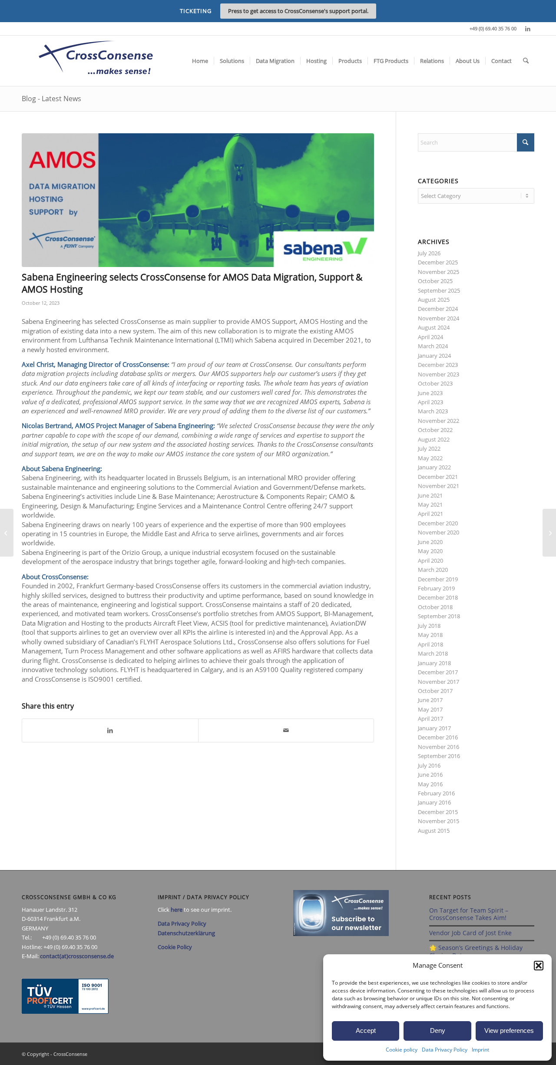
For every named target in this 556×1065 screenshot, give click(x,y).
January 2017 (434, 728)
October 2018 (435, 607)
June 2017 (430, 700)
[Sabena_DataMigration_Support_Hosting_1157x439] (198, 200)
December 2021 (438, 477)
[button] (538, 965)
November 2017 (438, 682)
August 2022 (434, 439)
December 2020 (438, 523)
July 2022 (429, 448)
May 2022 (430, 458)
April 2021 (430, 514)
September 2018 (439, 616)
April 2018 (430, 644)
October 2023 (435, 383)
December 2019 (438, 579)
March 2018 (433, 653)
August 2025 (434, 299)
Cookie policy (401, 1049)
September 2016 (439, 756)
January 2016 (434, 802)
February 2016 (436, 793)
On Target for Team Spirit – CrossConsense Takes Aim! (468, 914)
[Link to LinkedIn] (527, 28)
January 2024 (434, 355)
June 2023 (430, 393)
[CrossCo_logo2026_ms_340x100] (95, 61)
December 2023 (438, 365)
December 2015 (438, 812)
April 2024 (430, 337)
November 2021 (438, 486)
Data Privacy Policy (444, 1049)
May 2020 (430, 551)
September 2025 (439, 290)
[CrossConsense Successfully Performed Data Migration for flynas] (6, 533)
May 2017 (430, 709)
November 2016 (438, 747)
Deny (437, 1030)
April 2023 (430, 402)
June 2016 (430, 774)
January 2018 (434, 663)
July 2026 (429, 253)
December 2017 (438, 672)
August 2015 (434, 830)
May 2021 (430, 504)
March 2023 (433, 411)
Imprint (480, 1049)
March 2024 (433, 346)
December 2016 (438, 737)
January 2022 (434, 467)
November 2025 (438, 272)
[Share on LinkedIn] (110, 730)
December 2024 (438, 309)
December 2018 (438, 597)
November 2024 (438, 318)
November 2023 (438, 374)
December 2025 (438, 262)
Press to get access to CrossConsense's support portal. (298, 11)
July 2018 (429, 626)
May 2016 (430, 784)
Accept (366, 1030)
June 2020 (430, 542)
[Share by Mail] (286, 730)
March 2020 (433, 570)
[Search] (525, 61)
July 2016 (429, 765)
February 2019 (436, 588)
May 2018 (430, 635)
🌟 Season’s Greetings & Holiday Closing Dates (476, 951)
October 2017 (435, 691)
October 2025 (435, 281)
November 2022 (438, 421)
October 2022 (435, 430)
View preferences (509, 1030)
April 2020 (430, 560)
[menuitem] (200, 61)
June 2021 (430, 495)
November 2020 (438, 532)
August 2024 (434, 327)
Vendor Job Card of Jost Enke (470, 933)
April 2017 (430, 718)
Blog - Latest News (51, 98)
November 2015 (438, 821)
